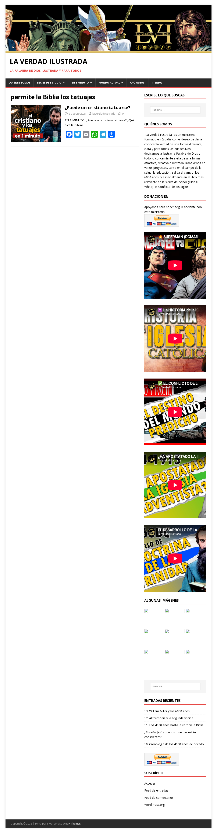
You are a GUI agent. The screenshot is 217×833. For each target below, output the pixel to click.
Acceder (149, 783)
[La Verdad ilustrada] (109, 50)
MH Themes (73, 823)
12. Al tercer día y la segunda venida (168, 718)
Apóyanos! (137, 82)
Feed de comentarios (159, 798)
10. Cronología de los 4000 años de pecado (174, 744)
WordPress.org (154, 805)
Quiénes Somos (19, 82)
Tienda (157, 82)
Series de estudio (49, 82)
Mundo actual (109, 82)
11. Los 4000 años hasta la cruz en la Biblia (173, 725)
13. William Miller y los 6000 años (167, 711)
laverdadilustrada (103, 113)
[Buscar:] (175, 110)
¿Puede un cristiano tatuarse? (97, 107)
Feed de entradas (156, 790)
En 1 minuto (80, 82)
